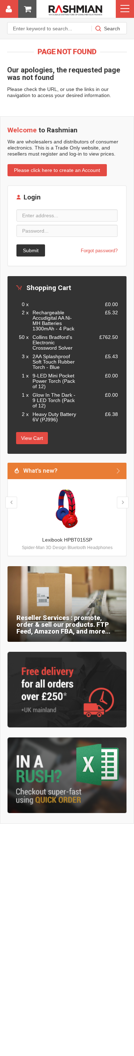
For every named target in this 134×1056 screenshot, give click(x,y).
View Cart (32, 438)
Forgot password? (99, 250)
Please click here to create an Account (57, 170)
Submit (31, 250)
